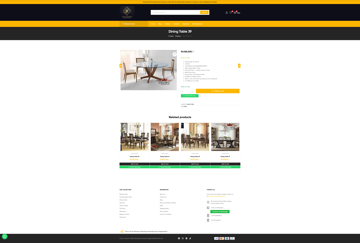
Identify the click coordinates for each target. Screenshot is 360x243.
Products (178, 36)
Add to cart (219, 91)
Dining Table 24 (134, 156)
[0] (231, 12)
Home (153, 24)
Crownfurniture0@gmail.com (217, 196)
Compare (134, 138)
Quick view (139, 138)
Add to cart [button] (134, 164)
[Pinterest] (186, 238)
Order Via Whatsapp (190, 95)
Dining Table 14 (164, 156)
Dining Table (190, 104)
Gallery (167, 24)
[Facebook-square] (179, 238)
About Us (186, 24)
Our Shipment (197, 24)
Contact (176, 24)
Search (204, 12)
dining (185, 106)
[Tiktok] (190, 238)
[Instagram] (183, 238)
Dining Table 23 (195, 156)
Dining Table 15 (225, 156)
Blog (160, 24)
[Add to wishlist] (130, 138)
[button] (174, 54)
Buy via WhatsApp (135, 167)
